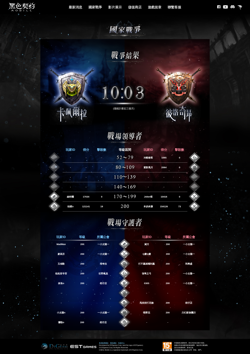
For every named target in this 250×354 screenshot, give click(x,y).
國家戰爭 (95, 7)
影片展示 (115, 7)
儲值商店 (135, 7)
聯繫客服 (174, 7)
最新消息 (75, 7)
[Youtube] (225, 7)
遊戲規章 (154, 7)
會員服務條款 (103, 343)
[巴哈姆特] (239, 7)
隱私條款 (113, 343)
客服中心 (121, 343)
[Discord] (232, 7)
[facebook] (218, 7)
